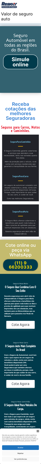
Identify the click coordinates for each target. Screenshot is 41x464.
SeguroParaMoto (20, 211)
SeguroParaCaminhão (20, 141)
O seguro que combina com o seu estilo (20, 289)
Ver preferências (20, 459)
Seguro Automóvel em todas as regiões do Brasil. (20, 43)
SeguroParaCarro (21, 176)
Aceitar (20, 448)
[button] (38, 431)
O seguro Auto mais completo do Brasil (20, 348)
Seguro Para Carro (20, 343)
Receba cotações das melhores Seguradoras (20, 111)
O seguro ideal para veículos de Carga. (20, 407)
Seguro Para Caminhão (20, 402)
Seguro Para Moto (20, 284)
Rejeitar (21, 453)
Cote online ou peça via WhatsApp (20, 250)
